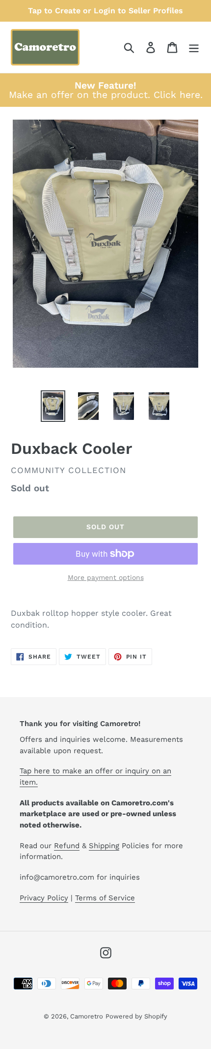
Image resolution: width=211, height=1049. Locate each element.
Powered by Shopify (136, 1016)
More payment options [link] (106, 577)
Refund (66, 845)
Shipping (104, 845)
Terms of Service (105, 897)
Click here (177, 94)
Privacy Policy (44, 897)
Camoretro (86, 1016)
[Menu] (194, 47)
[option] (53, 406)
